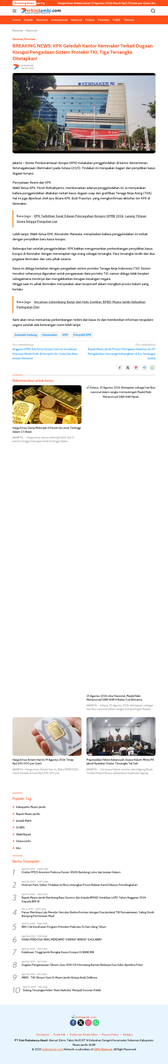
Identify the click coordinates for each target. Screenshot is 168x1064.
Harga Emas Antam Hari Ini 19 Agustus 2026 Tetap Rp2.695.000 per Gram (43, 761)
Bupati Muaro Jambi (28, 814)
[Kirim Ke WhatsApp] (152, 368)
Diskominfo (23, 841)
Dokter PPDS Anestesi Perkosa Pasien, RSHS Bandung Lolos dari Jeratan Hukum (71, 872)
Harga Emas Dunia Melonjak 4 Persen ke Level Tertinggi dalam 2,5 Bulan (46, 429)
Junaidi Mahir (24, 820)
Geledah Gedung (26, 335)
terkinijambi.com (52, 1049)
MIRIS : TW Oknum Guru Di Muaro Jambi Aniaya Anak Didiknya (59, 977)
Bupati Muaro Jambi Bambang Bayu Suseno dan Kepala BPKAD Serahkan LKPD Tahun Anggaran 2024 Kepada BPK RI (84, 899)
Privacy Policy (110, 1034)
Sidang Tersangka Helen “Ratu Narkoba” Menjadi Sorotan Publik (62, 990)
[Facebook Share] (120, 368)
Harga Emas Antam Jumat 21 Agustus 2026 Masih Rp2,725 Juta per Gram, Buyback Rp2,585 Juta (100, 3)
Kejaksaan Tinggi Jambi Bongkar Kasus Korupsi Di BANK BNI (58, 952)
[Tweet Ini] (128, 368)
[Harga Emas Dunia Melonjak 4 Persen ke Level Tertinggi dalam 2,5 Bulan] (47, 404)
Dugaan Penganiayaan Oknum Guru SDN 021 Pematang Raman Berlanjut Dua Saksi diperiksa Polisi (82, 965)
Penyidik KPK (82, 335)
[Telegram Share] (144, 368)
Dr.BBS (20, 827)
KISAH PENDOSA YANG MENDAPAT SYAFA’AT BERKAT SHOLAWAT (62, 939)
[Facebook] (73, 1023)
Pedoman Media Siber (84, 1034)
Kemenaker (49, 335)
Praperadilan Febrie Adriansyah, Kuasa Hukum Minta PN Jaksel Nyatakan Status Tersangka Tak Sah (120, 761)
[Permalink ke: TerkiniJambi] (15, 67)
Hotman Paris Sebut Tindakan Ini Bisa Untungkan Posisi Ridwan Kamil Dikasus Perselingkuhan (79, 885)
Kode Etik (59, 1034)
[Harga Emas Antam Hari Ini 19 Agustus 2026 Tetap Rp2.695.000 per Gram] (47, 736)
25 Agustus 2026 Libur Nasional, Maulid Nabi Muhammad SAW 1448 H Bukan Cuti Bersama (114, 697)
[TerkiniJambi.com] (40, 11)
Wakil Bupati (23, 834)
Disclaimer (42, 1034)
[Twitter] (80, 1023)
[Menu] (15, 10)
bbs (18, 848)
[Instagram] (88, 1023)
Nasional (17, 39)
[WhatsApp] (96, 1023)
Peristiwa (29, 39)
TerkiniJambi (27, 65)
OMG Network (103, 1049)
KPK (65, 335)
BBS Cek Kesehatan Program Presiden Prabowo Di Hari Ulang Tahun (64, 927)
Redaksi (128, 1034)
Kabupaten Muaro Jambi (31, 807)
